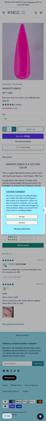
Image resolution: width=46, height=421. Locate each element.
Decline (22, 223)
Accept (22, 217)
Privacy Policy (26, 210)
